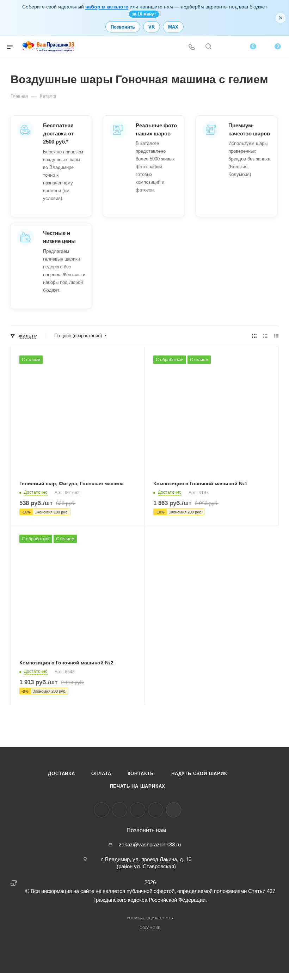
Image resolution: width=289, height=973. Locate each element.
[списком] (265, 336)
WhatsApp (155, 809)
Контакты (141, 773)
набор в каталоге (106, 7)
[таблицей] (276, 336)
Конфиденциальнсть (150, 918)
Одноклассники (137, 809)
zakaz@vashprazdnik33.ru (150, 844)
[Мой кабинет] (225, 47)
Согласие (150, 928)
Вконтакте (101, 809)
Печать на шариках (138, 786)
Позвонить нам (146, 830)
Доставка (61, 773)
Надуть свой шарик (199, 773)
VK (151, 27)
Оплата (101, 773)
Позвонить (123, 27)
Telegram (119, 809)
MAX (173, 27)
